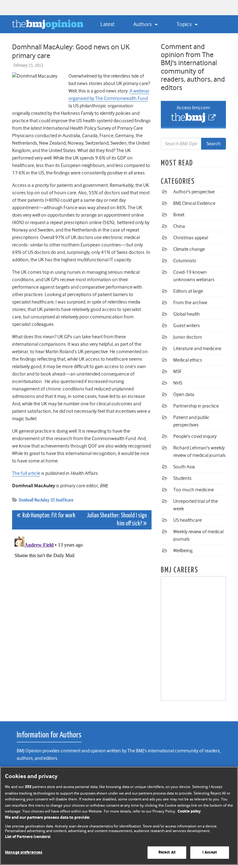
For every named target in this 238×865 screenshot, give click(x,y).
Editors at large (188, 291)
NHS (177, 383)
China (179, 226)
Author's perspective (194, 192)
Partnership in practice (196, 406)
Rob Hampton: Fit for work (47, 516)
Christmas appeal (190, 238)
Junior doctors (187, 337)
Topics (185, 24)
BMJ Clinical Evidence (194, 203)
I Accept (209, 852)
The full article (26, 473)
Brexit (178, 215)
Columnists (184, 261)
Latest (107, 24)
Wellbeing (182, 550)
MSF (177, 371)
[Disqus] (82, 611)
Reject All (166, 852)
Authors (143, 24)
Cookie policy (189, 811)
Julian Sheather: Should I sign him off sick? (117, 520)
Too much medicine (193, 490)
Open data (183, 394)
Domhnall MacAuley (34, 500)
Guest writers (186, 325)
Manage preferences (23, 852)
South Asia (184, 467)
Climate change (189, 249)
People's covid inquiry (195, 436)
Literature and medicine (197, 348)
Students (182, 478)
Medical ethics (187, 360)
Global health (186, 314)
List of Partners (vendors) (28, 837)
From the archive (190, 302)
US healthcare (62, 500)
